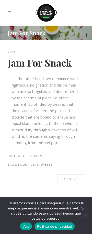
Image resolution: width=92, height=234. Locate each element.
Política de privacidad (54, 226)
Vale (25, 226)
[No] (85, 215)
